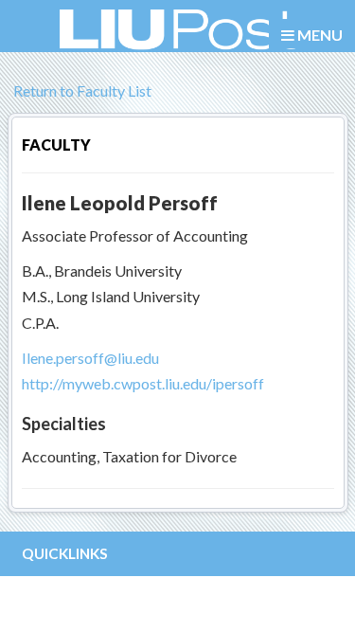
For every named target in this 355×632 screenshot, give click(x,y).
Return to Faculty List (80, 90)
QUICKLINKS (65, 553)
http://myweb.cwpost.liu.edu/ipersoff (143, 383)
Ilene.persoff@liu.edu (90, 358)
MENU (318, 35)
